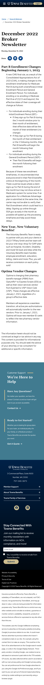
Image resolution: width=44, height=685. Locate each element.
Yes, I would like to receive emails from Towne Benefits (22, 556)
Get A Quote (13, 443)
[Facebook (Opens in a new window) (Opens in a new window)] (10, 58)
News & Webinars (16, 19)
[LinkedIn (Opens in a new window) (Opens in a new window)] (15, 58)
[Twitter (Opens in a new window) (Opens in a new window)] (20, 58)
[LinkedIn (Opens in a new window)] (27, 507)
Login (38, 4)
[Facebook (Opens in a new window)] (16, 507)
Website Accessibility (9, 573)
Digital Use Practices (9, 583)
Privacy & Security (8, 576)
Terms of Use (6, 579)
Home (4, 19)
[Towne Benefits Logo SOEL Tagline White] (20, 467)
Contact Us (13, 408)
